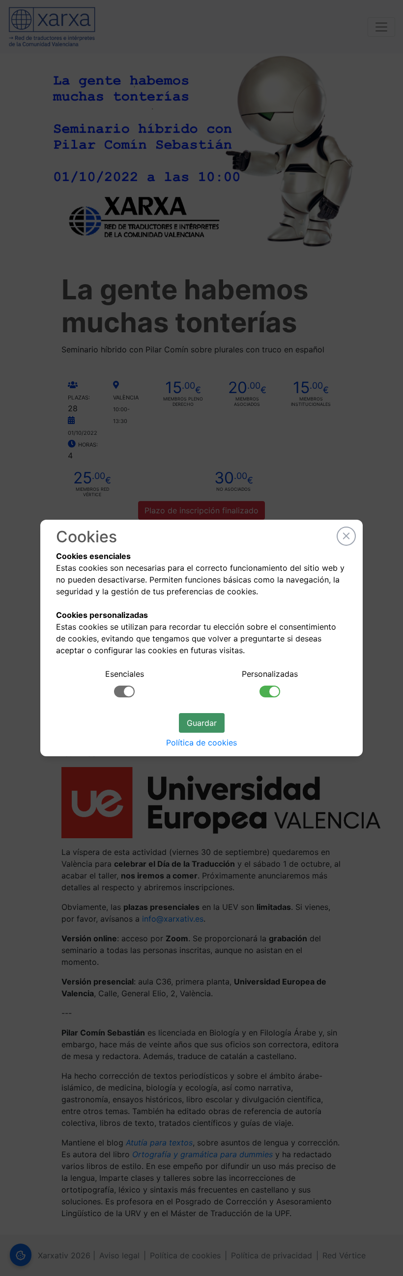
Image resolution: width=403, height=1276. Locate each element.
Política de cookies (201, 742)
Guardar (202, 723)
